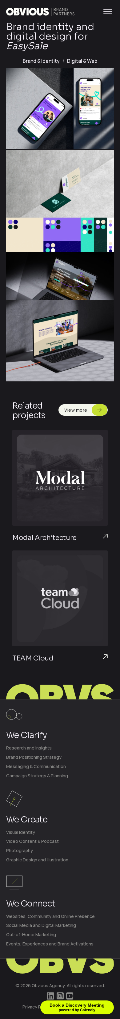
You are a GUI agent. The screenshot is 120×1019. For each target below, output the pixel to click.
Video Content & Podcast (32, 841)
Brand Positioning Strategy (34, 757)
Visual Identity (20, 832)
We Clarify (26, 735)
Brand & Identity (41, 60)
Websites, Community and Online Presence (50, 916)
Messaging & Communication (36, 766)
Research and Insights (29, 748)
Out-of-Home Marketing (31, 934)
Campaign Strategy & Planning (37, 776)
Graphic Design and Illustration (37, 860)
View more (75, 410)
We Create (26, 819)
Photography (19, 850)
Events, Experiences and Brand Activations (50, 944)
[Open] (107, 11)
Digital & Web (82, 60)
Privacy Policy (36, 1007)
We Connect (30, 903)
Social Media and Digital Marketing (41, 925)
